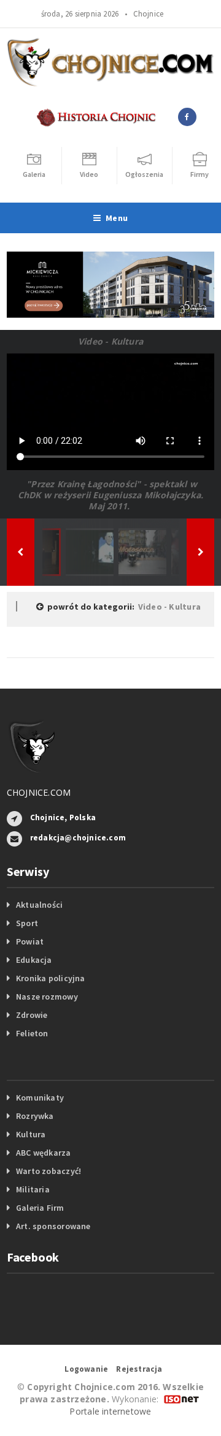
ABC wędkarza (43, 1152)
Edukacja (34, 959)
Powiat (30, 941)
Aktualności (39, 904)
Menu (117, 217)
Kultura (30, 1134)
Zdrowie (31, 1014)
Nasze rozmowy (47, 996)
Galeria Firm (40, 1207)
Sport (27, 923)
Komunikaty (40, 1097)
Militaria (33, 1189)
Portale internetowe (110, 1411)
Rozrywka (35, 1115)
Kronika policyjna (50, 978)
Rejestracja (139, 1369)
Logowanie (86, 1369)
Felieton (32, 1033)
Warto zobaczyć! (48, 1170)
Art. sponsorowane (53, 1226)
